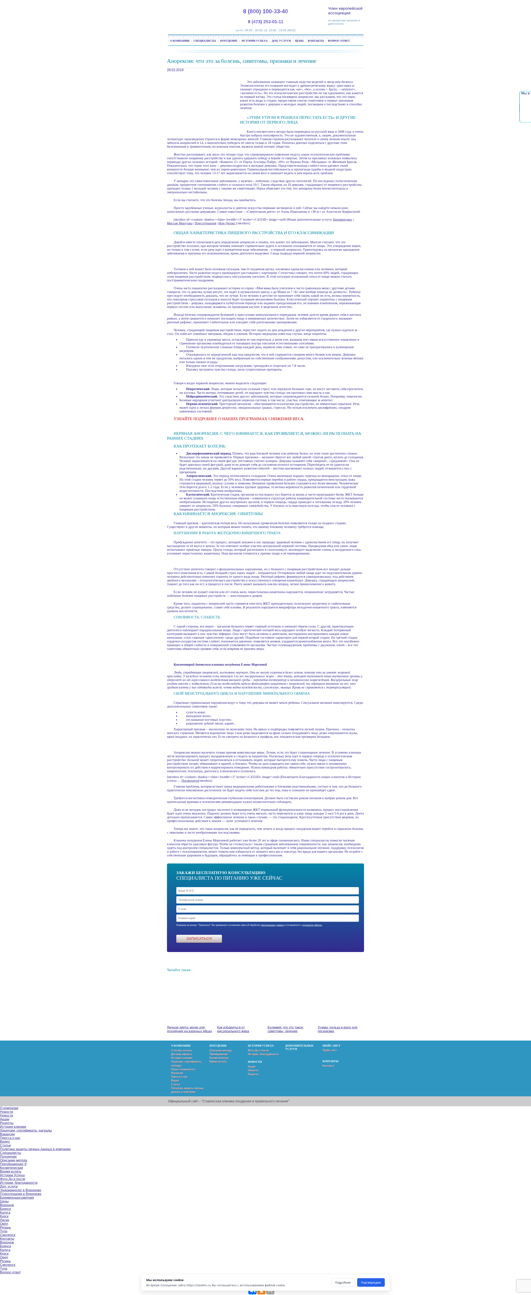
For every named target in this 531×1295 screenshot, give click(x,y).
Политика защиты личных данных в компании (35, 1149)
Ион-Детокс (226, 223)
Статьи (175, 1084)
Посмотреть (189, 780)
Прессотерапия (205, 223)
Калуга (5, 1212)
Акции (251, 1066)
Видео (175, 1080)
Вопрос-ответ (339, 40)
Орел (4, 1257)
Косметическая (219, 1057)
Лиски (4, 1220)
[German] (481, 4)
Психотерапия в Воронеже (20, 1194)
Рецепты (253, 1074)
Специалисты (205, 40)
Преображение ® (13, 1164)
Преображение (218, 1054)
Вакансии (177, 1073)
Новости (253, 1070)
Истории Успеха (255, 40)
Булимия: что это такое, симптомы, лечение (286, 1029)
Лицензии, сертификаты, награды (26, 1130)
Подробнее (343, 1282)
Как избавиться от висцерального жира (233, 1029)
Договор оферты (181, 1054)
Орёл (4, 1224)
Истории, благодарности (263, 1054)
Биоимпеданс (342, 219)
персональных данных (272, 925)
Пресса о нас (179, 1076)
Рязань (5, 1227)
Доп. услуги (281, 40)
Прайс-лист (330, 1050)
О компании (179, 40)
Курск (4, 1216)
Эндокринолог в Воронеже (20, 1190)
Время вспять (218, 1061)
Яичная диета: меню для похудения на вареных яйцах (189, 1029)
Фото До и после (258, 1050)
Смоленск (7, 1235)
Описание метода (220, 1050)
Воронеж (7, 1205)
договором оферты (312, 925)
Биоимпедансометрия (17, 1197)
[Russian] (486, 4)
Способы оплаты (181, 1050)
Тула (3, 1231)
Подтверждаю (371, 1282)
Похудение (228, 40)
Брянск (5, 1209)
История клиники (181, 1057)
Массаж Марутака (179, 223)
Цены (299, 40)
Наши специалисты (183, 1069)
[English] (476, 4)
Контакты (316, 40)
